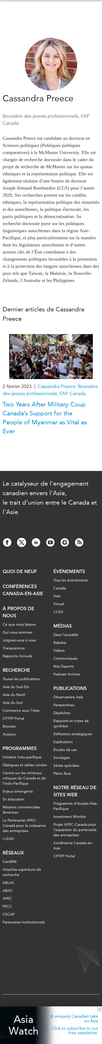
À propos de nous (18, 612)
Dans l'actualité (65, 635)
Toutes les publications (21, 679)
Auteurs (9, 734)
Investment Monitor (69, 816)
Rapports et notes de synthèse (71, 723)
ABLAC (9, 883)
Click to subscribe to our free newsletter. (75, 1031)
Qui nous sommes (17, 632)
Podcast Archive (66, 674)
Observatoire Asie (68, 697)
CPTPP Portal (13, 718)
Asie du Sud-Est (16, 687)
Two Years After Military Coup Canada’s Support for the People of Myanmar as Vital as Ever (45, 418)
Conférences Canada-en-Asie (23, 590)
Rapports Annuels (17, 656)
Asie (56, 596)
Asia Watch (23, 1025)
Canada (59, 588)
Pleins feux (62, 773)
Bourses (9, 726)
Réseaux (13, 853)
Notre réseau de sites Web (75, 791)
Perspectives (63, 705)
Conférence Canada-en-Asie (73, 846)
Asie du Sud (13, 702)
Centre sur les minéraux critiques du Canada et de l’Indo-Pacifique (24, 778)
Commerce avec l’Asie (21, 710)
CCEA (58, 612)
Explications (63, 742)
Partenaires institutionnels (24, 922)
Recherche (16, 670)
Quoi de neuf (20, 571)
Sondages (61, 757)
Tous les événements (70, 580)
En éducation (13, 799)
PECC (7, 906)
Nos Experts (63, 666)
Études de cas (65, 750)
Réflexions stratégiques (72, 734)
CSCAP (9, 914)
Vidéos (59, 650)
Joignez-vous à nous (19, 640)
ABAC (8, 890)
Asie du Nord (14, 695)
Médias (62, 626)
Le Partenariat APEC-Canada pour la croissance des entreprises (24, 825)
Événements (69, 571)
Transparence (14, 648)
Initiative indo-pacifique (22, 757)
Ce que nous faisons (19, 624)
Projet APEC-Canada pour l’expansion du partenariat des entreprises (75, 829)
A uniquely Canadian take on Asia (74, 1018)
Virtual (58, 604)
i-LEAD (8, 839)
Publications (70, 688)
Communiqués (65, 658)
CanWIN (9, 861)
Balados (59, 642)
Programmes (20, 748)
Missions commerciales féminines (21, 810)
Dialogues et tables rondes (25, 765)
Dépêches (61, 713)
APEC (7, 898)
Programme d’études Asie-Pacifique (75, 806)
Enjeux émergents (18, 791)
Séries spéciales (66, 765)
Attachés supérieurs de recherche (22, 872)
